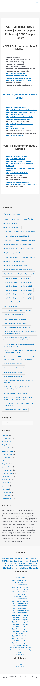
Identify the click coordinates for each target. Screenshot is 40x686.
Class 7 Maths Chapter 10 (20, 585)
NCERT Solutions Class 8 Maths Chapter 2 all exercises (18, 382)
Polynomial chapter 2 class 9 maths (15, 409)
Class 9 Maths (20, 633)
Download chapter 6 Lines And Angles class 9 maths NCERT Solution (18, 345)
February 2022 (7, 492)
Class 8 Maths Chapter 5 (20, 622)
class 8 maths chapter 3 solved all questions (19, 240)
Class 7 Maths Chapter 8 (20, 589)
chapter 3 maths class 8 (12, 219)
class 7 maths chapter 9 (11, 223)
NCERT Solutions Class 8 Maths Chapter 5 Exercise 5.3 (20, 565)
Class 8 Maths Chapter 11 (20, 601)
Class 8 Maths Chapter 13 (20, 606)
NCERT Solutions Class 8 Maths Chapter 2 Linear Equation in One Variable (19, 388)
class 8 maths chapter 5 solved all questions (18, 249)
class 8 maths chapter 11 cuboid (14, 261)
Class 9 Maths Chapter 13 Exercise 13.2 (16, 323)
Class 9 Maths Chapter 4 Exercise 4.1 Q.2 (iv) (17, 290)
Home (20, 664)
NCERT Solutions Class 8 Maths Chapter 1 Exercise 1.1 (20, 561)
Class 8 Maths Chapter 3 (20, 617)
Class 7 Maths (20, 582)
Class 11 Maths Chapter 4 (20, 580)
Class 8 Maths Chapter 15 (20, 610)
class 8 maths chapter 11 (11, 253)
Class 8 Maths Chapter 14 (20, 608)
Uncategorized (20, 654)
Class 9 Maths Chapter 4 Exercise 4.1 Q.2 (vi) (17, 298)
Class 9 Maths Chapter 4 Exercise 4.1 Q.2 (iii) (17, 286)
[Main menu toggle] (36, 9)
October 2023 (6, 457)
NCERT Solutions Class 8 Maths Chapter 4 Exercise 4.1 (20, 563)
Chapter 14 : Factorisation (15, 135)
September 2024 (7, 441)
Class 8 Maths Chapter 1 (20, 596)
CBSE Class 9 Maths (12, 214)
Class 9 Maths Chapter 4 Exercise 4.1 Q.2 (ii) (17, 282)
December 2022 (7, 470)
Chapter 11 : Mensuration (15, 128)
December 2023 (7, 451)
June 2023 (5, 460)
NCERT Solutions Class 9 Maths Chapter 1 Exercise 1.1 (20, 558)
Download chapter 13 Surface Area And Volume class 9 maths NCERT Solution (19, 358)
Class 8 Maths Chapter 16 (20, 613)
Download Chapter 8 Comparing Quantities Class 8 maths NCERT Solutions (19, 351)
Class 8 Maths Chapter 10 (20, 599)
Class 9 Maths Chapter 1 (20, 636)
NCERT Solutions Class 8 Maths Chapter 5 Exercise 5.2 (20, 568)
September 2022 (7, 476)
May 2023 (5, 464)
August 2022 (6, 479)
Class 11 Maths (20, 578)
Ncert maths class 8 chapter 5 (13, 364)
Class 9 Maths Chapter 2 (20, 640)
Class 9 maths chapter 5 (11, 302)
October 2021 (6, 495)
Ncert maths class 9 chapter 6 (14, 376)
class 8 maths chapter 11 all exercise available (19, 257)
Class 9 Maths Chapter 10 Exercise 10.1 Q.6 (17, 310)
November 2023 (7, 454)
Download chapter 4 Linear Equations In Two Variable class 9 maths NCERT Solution (18, 339)
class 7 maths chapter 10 (11, 227)
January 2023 (6, 467)
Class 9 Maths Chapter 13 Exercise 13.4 (16, 327)
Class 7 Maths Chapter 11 (20, 587)
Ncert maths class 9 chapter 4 (14, 372)
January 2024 (6, 448)
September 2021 (7, 498)
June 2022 (5, 486)
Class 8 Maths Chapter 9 (20, 631)
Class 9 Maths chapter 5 (20, 645)
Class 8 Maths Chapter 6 (20, 624)
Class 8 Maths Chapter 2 (20, 615)
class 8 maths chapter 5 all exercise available (18, 244)
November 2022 (7, 473)
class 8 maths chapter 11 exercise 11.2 (16, 265)
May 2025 (5, 435)
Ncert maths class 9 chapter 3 (13, 368)
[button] (37, 2)
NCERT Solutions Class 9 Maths (15, 393)
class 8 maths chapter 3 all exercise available (19, 232)
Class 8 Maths (20, 594)
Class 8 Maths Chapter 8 (20, 629)
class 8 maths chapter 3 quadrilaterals (16, 236)
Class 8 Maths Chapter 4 (20, 620)
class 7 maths (28, 219)
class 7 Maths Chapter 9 (20, 592)
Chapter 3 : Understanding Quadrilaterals (20, 112)
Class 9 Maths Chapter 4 (20, 643)
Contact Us (20, 667)
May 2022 (5, 489)
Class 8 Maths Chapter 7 (20, 626)
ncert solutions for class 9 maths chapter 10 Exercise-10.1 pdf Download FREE (17, 398)
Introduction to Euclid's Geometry (20, 647)
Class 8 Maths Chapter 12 (20, 603)
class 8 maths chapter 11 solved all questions (18, 269)
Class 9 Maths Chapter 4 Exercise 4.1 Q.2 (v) (17, 294)
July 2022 (5, 483)
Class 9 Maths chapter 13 (13, 315)
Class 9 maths (9, 274)
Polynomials (20, 652)
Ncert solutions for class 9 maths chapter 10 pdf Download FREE (18, 404)
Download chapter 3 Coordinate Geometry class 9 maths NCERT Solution (19, 333)
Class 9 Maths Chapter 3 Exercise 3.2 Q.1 (16, 278)
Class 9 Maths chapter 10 (11, 306)
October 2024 (6, 438)
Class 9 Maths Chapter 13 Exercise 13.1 (16, 319)
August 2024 (6, 445)
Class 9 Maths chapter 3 (25, 274)
